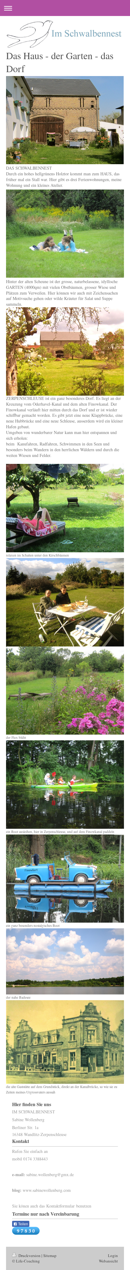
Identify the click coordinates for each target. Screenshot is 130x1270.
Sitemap (50, 1255)
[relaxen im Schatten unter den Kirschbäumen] (65, 508)
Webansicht (108, 1261)
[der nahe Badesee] (65, 961)
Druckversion (29, 1255)
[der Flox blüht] (65, 690)
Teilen (22, 1224)
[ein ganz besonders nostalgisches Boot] (65, 878)
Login (113, 1255)
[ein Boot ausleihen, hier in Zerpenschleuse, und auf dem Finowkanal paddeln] (65, 784)
